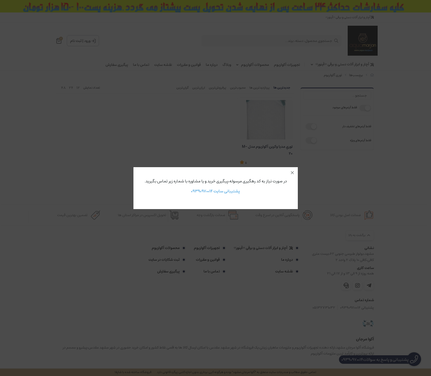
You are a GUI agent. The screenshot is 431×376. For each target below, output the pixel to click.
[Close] (292, 172)
